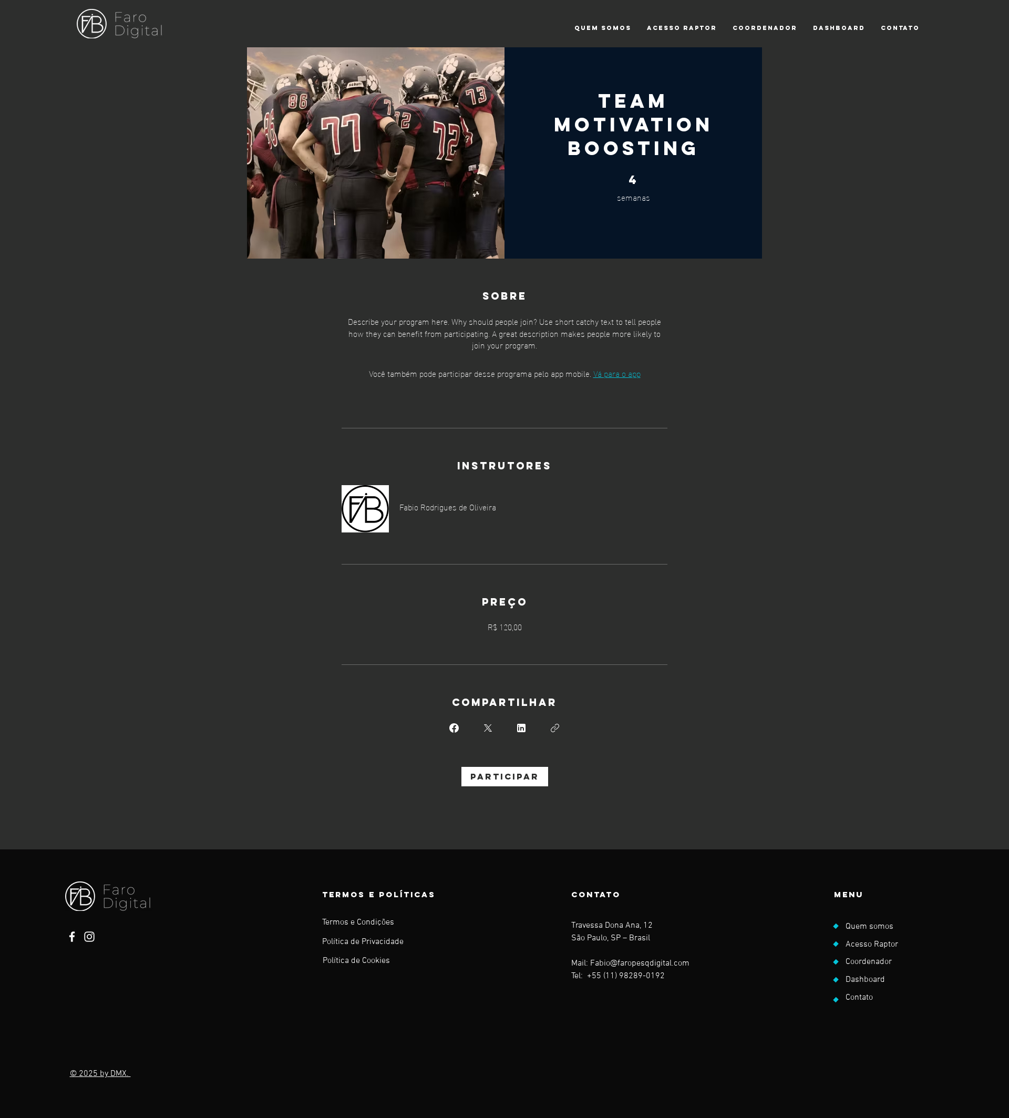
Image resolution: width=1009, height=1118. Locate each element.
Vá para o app (617, 373)
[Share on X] (487, 728)
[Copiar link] (555, 728)
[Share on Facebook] (454, 728)
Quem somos (869, 926)
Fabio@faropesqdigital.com (639, 963)
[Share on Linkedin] (521, 728)
